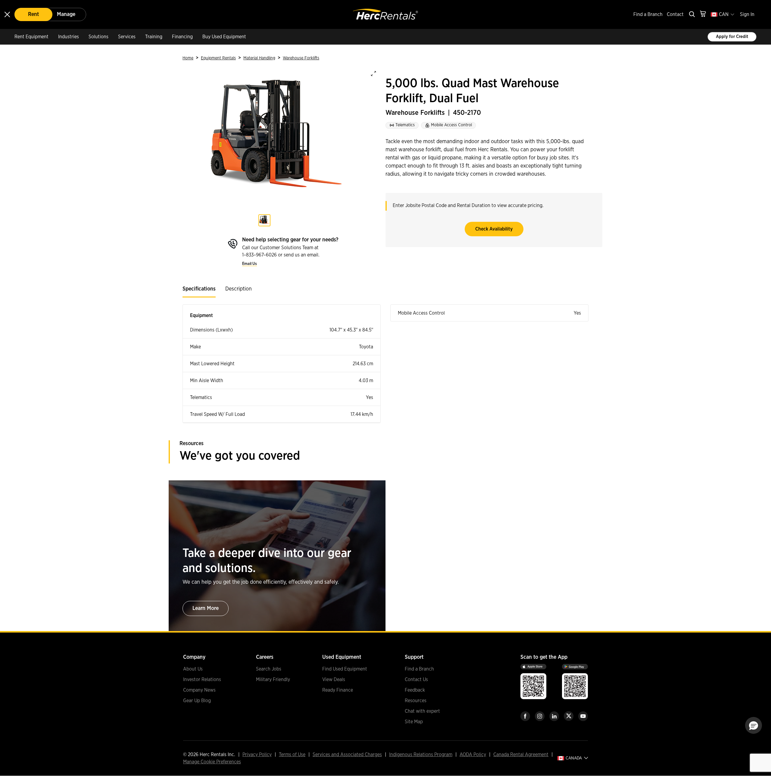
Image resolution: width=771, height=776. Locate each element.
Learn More (205, 608)
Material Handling (259, 58)
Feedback (415, 690)
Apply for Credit (732, 36)
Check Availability (494, 229)
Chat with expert (422, 711)
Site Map (414, 721)
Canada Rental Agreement (520, 754)
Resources (415, 700)
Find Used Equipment (344, 669)
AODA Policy (473, 754)
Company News (199, 690)
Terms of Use (292, 754)
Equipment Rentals (218, 58)
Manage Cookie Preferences (212, 761)
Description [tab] (238, 289)
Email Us (249, 264)
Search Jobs (268, 669)
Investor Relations (202, 679)
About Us (193, 669)
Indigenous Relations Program (420, 754)
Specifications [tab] (199, 289)
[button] (753, 725)
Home (188, 58)
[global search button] (691, 14)
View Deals (333, 679)
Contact (675, 14)
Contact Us (416, 679)
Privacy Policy (257, 754)
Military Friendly (273, 679)
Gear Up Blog (197, 700)
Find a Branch (648, 14)
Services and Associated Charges (347, 754)
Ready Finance (337, 690)
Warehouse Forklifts (301, 58)
